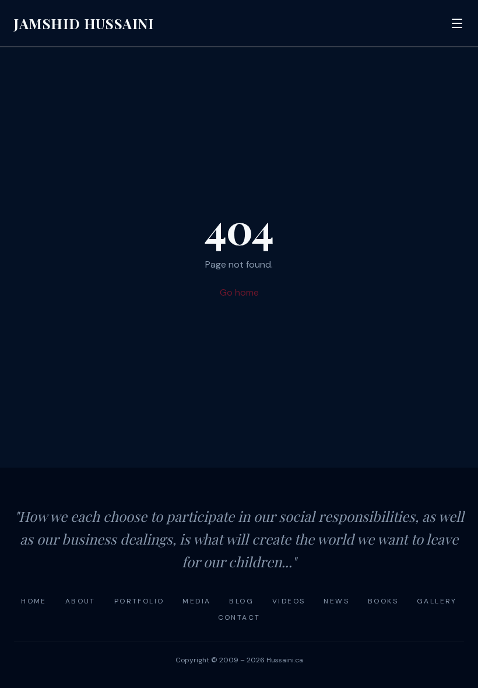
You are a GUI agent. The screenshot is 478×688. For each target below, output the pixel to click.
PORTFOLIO (139, 601)
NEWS (336, 601)
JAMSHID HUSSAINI (84, 23)
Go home (239, 292)
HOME (34, 601)
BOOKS (383, 601)
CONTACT (239, 617)
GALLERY (437, 601)
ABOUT (80, 601)
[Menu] (457, 23)
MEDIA (196, 601)
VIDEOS (288, 601)
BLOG (241, 601)
